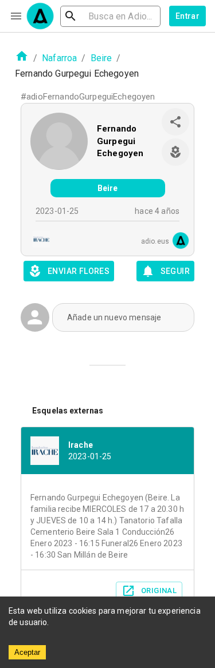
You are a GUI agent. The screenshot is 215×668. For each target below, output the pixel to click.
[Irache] (38, 240)
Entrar (187, 16)
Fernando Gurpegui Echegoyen (120, 141)
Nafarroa (59, 58)
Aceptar (27, 652)
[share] (175, 122)
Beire (101, 58)
